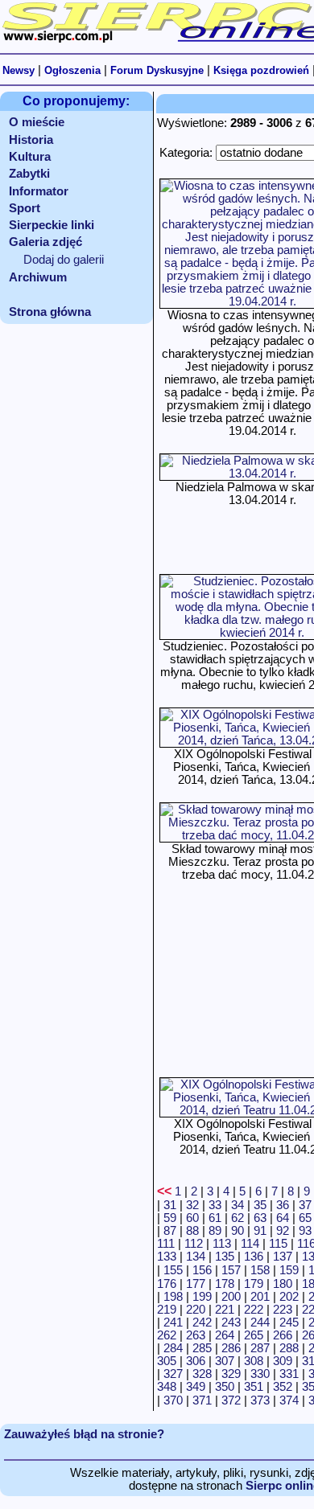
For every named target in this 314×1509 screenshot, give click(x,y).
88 (192, 1230)
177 (195, 1283)
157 (231, 1270)
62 (237, 1218)
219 (166, 1309)
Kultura (30, 156)
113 (222, 1243)
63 (260, 1218)
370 (173, 1400)
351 (253, 1386)
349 (195, 1386)
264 (224, 1335)
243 (231, 1322)
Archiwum (38, 277)
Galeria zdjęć (45, 242)
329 (231, 1374)
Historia (31, 139)
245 (289, 1322)
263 (195, 1335)
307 (224, 1361)
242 (202, 1322)
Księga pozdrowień (261, 70)
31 (169, 1205)
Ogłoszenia (72, 70)
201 (260, 1296)
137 (282, 1256)
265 (253, 1335)
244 (260, 1322)
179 (253, 1283)
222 (253, 1309)
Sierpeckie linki (51, 225)
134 (195, 1256)
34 (237, 1205)
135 (224, 1256)
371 (202, 1400)
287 (260, 1348)
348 (166, 1386)
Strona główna (50, 311)
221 (224, 1309)
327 (173, 1374)
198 (173, 1296)
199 (202, 1296)
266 (282, 1335)
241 (173, 1322)
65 (305, 1218)
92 (282, 1230)
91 (260, 1230)
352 (282, 1386)
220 (195, 1309)
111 (166, 1243)
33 (215, 1205)
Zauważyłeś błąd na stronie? (84, 1434)
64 (282, 1218)
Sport (24, 208)
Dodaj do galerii (63, 259)
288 (289, 1348)
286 (231, 1348)
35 (260, 1205)
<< (164, 1191)
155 (173, 1270)
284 (173, 1348)
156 (202, 1270)
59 (169, 1218)
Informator (38, 191)
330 (260, 1374)
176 (166, 1283)
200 (231, 1296)
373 (260, 1400)
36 (282, 1205)
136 (253, 1256)
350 (224, 1386)
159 (289, 1270)
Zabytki (29, 173)
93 (305, 1230)
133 (166, 1256)
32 (192, 1205)
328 (202, 1374)
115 (278, 1243)
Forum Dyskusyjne (157, 70)
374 (289, 1400)
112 (193, 1243)
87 (169, 1230)
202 (289, 1296)
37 (305, 1205)
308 (253, 1361)
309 (282, 1361)
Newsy (18, 70)
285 (202, 1348)
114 (250, 1243)
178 (224, 1283)
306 (195, 1361)
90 (237, 1230)
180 (282, 1283)
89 (215, 1230)
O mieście (36, 122)
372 (231, 1400)
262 (166, 1335)
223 (282, 1309)
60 (192, 1218)
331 (289, 1374)
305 (166, 1361)
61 (215, 1218)
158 (260, 1270)
